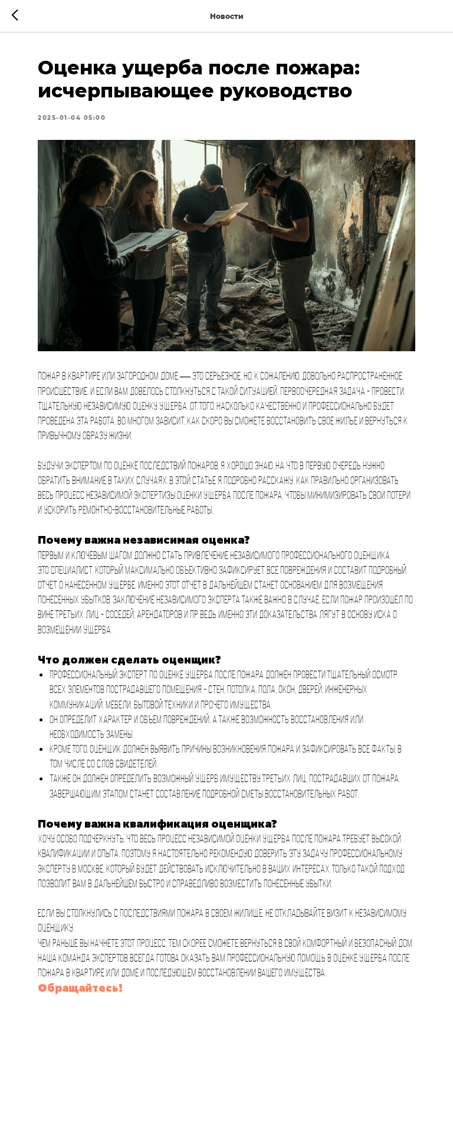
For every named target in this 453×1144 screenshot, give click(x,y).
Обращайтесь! (80, 987)
